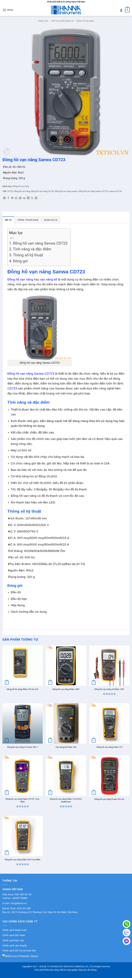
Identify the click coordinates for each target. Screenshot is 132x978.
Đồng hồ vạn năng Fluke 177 (109, 747)
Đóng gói (20, 261)
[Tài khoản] (121, 10)
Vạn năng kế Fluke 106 (66, 747)
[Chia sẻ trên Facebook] (8, 198)
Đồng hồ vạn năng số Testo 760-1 (22, 747)
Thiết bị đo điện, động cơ (62, 21)
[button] (7, 10)
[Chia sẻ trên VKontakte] (24, 198)
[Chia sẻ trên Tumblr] (32, 198)
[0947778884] (126, 924)
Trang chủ (43, 21)
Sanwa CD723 (115, 191)
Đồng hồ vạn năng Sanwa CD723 (93, 191)
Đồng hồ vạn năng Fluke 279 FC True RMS (22, 800)
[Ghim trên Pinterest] (20, 198)
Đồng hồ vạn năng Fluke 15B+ (66, 689)
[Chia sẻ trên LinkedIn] (28, 198)
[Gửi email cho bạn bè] (16, 198)
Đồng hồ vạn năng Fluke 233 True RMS (22, 859)
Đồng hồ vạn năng (85, 21)
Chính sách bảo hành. (13, 935)
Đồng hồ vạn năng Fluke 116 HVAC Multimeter (66, 800)
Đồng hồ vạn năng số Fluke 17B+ (109, 689)
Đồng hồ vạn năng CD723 (42, 191)
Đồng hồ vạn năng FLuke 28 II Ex (109, 799)
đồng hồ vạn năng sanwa (66, 191)
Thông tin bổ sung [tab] (27, 220)
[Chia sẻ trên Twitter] (12, 198)
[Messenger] (126, 941)
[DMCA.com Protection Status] (20, 956)
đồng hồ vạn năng (22, 191)
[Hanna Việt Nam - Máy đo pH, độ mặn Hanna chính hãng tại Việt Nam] (66, 10)
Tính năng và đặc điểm (32, 249)
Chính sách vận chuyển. (15, 945)
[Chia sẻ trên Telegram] (36, 198)
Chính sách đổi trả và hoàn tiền (19, 950)
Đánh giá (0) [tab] (50, 220)
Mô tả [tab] (8, 220)
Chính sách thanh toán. (14, 930)
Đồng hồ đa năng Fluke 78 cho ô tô (22, 689)
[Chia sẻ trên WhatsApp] (4, 198)
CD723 (10, 191)
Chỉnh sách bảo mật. (13, 940)
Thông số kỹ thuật (28, 255)
